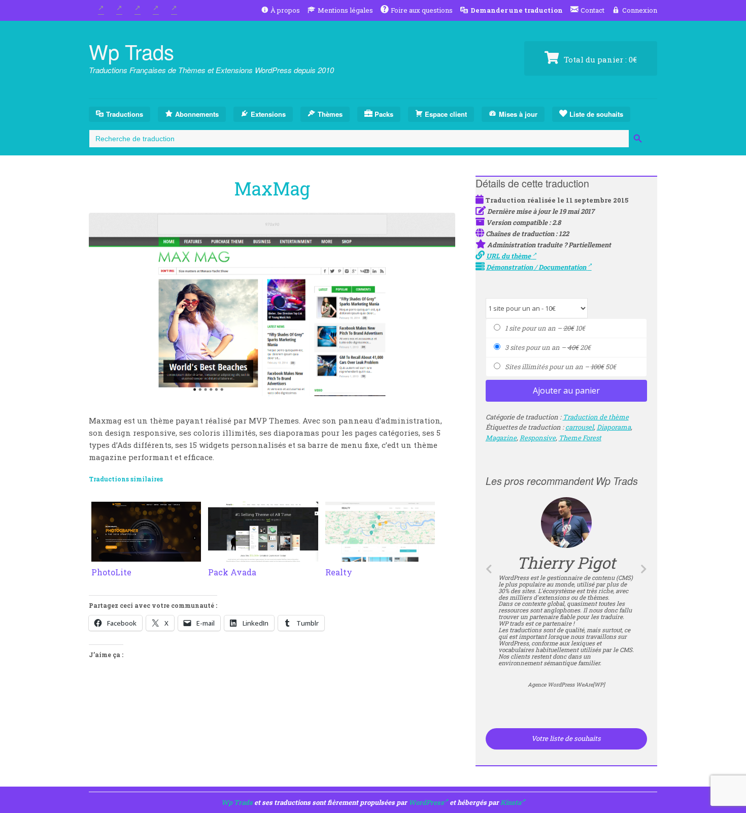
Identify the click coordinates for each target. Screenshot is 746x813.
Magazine (501, 437)
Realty (338, 572)
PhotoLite (111, 572)
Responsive (538, 437)
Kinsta (510, 802)
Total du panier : (599, 59)
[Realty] (380, 555)
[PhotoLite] (146, 555)
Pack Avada (232, 572)
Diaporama (614, 427)
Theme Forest (580, 437)
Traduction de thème (596, 416)
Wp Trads (131, 51)
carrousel (579, 427)
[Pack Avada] (263, 555)
